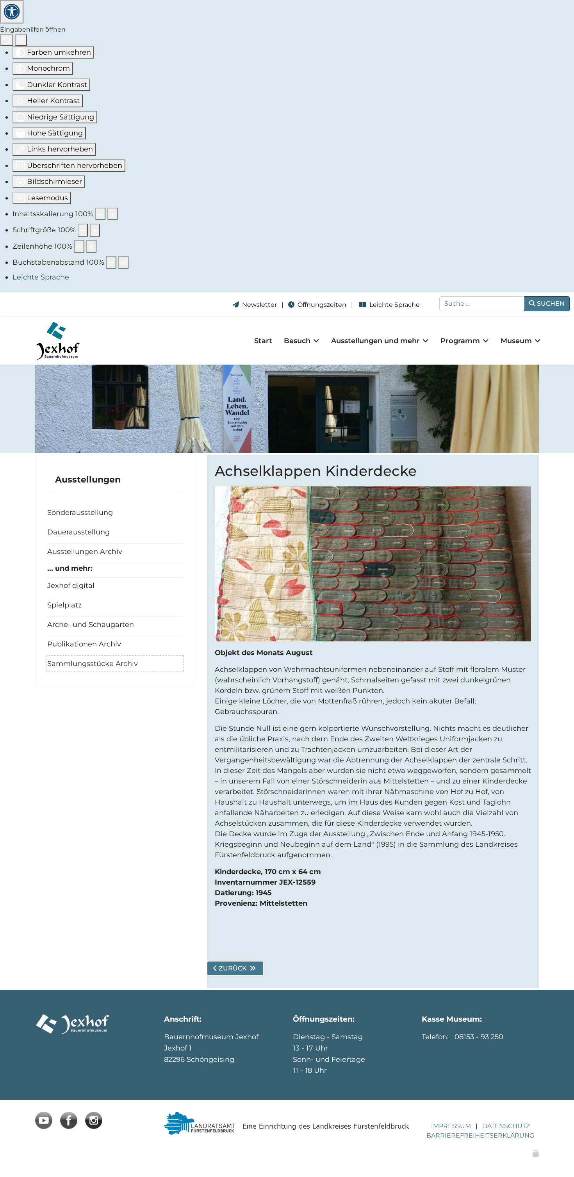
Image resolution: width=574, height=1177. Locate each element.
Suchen (550, 303)
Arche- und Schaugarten (90, 624)
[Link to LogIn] (536, 1153)
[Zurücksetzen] (6, 40)
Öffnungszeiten (322, 304)
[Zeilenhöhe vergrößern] (91, 246)
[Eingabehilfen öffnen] (11, 11)
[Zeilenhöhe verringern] (79, 246)
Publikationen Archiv (84, 644)
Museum (516, 341)
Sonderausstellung (80, 512)
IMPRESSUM (451, 1126)
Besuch (297, 341)
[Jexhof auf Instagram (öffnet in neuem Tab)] (93, 1120)
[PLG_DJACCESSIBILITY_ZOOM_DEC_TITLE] (100, 214)
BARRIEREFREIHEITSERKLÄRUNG (480, 1135)
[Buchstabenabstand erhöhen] (123, 262)
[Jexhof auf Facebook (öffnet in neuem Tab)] (68, 1120)
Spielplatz (64, 605)
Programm (460, 341)
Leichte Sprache (396, 304)
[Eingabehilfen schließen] (21, 40)
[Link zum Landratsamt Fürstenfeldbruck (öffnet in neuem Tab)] (287, 1123)
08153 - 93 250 (479, 1037)
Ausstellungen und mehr (375, 341)
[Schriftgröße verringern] (83, 230)
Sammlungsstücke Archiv (92, 663)
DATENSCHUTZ (506, 1126)
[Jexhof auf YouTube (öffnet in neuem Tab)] (43, 1120)
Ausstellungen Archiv (84, 551)
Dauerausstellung (78, 532)
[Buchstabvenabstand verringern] (111, 262)
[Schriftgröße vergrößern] (95, 230)
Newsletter (259, 304)
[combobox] (481, 303)
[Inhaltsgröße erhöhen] (112, 214)
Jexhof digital (70, 585)
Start (263, 341)
